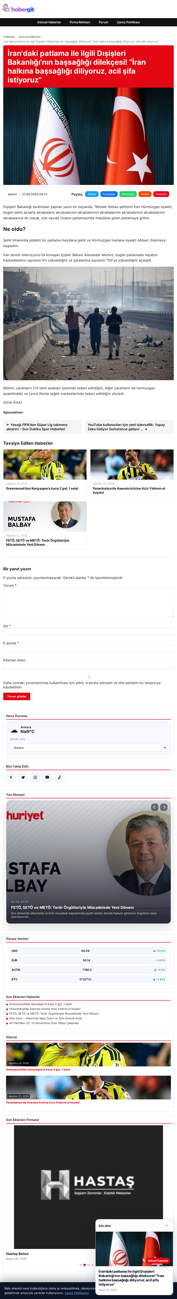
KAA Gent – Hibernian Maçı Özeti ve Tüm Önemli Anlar (45, 1018)
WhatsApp (128, 194)
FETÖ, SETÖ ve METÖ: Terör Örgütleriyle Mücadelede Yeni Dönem (54, 1013)
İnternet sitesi (14, 660)
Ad (7, 626)
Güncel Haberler (49, 22)
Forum (103, 22)
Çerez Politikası (128, 22)
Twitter (92, 194)
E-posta (11, 643)
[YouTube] (47, 778)
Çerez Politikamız (77, 1293)
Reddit (145, 194)
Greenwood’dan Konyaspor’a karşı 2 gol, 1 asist (40, 1004)
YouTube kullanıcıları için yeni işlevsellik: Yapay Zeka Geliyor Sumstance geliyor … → (126, 426)
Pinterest (161, 194)
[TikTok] (59, 778)
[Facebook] (11, 778)
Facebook (109, 194)
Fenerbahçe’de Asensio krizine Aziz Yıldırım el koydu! (45, 1009)
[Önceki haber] (154, 807)
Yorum (10, 585)
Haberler (9, 36)
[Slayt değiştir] (80, 1265)
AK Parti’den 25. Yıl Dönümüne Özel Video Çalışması (44, 1023)
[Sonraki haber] (164, 807)
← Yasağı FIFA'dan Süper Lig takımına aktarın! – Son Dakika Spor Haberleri (36, 426)
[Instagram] (35, 778)
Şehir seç (17, 739)
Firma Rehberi (80, 22)
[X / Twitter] (23, 778)
